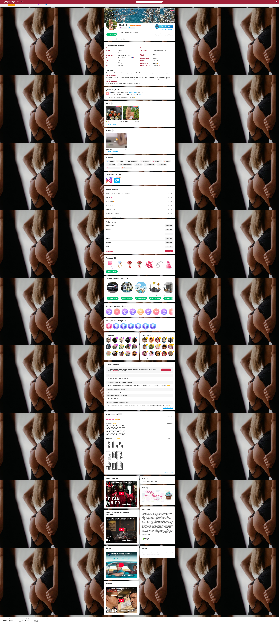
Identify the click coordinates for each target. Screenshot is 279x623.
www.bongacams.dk (19, 618)
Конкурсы (42, 5)
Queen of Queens (132, 92)
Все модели (4, 5)
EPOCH (33, 618)
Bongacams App (51, 5)
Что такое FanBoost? (167, 29)
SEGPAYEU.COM (39, 618)
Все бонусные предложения (30, 5)
